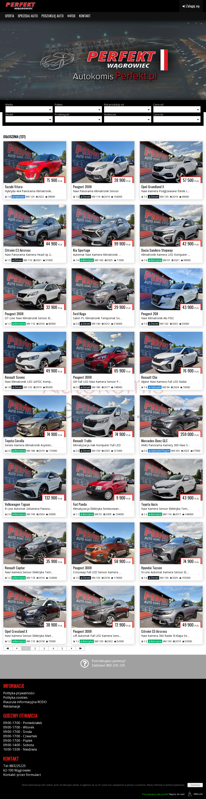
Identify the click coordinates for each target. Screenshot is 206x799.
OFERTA (9, 15)
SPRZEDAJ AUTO (28, 15)
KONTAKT (85, 15)
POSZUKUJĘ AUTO (52, 15)
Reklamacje (11, 706)
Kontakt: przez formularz (22, 774)
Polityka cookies (15, 697)
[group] (103, 60)
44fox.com (198, 794)
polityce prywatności (175, 785)
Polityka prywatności (18, 693)
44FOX (71, 15)
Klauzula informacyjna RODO (25, 702)
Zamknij (195, 785)
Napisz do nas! (163, 794)
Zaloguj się (192, 6)
